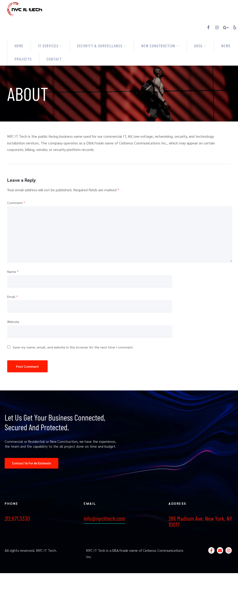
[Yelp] (234, 27)
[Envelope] (220, 550)
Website (13, 321)
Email (12, 296)
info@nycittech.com (104, 518)
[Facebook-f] (211, 550)
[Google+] (226, 27)
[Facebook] (208, 27)
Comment (16, 203)
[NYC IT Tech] (122, 8)
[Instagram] (217, 27)
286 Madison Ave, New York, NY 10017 (200, 521)
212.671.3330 (17, 518)
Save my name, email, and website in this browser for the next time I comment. (73, 347)
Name (12, 271)
